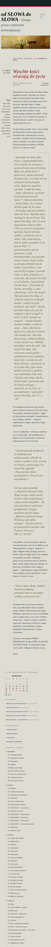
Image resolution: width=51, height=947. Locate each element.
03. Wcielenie (12, 844)
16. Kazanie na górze (14, 886)
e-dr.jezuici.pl (10, 737)
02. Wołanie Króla (13, 841)
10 (10, 686)
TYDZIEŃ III (10, 901)
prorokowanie (5, 120)
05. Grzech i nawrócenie (15, 801)
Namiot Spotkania (12, 733)
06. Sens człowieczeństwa (16, 771)
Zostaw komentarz (45, 84)
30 (6, 693)
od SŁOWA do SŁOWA (16, 16)
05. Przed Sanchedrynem (16, 917)
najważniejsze (5, 111)
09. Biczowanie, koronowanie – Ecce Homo (21, 930)
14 (23, 686)
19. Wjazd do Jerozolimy (15, 896)
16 (6, 688)
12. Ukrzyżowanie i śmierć (16, 940)
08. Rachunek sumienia (15, 811)
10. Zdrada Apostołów (15, 933)
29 (27, 690)
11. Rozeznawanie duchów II (17, 870)
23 (6, 690)
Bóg (4, 103)
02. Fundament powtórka (16, 792)
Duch (4, 106)
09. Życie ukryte (13, 864)
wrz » (10, 695)
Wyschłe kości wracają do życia (29, 74)
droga (8, 103)
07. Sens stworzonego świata (17, 774)
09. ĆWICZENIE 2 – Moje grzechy (19, 814)
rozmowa (7, 125)
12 (16, 686)
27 (20, 690)
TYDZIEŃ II (10, 835)
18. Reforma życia (13, 893)
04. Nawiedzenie (13, 848)
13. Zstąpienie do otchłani (16, 943)
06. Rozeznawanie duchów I (17, 804)
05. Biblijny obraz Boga (15, 768)
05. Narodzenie (13, 851)
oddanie (7, 114)
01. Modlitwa (12, 788)
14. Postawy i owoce (14, 830)
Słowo (8, 128)
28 (23, 690)
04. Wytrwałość (13, 798)
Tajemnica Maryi (11, 729)
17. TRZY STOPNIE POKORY (17, 890)
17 (10, 688)
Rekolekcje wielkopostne (14, 741)
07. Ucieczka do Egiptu (15, 857)
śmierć (3, 128)
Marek (23, 83)
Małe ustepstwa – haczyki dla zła (16, 719)
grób (8, 106)
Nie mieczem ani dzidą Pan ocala (16, 711)
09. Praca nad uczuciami (16, 780)
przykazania (6, 122)
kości (8, 109)
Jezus (4, 109)
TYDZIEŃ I (9, 785)
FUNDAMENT (10, 751)
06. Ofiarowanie (13, 854)
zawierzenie (6, 133)
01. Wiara (11, 904)
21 (23, 688)
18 (13, 688)
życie (8, 136)
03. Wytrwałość (13, 761)
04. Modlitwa (12, 764)
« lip (5, 695)
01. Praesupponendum (15, 755)
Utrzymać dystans (12, 707)
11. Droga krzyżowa (14, 936)
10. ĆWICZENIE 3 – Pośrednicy (18, 817)
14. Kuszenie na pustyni (15, 880)
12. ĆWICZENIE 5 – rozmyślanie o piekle (21, 824)
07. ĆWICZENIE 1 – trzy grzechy (18, 808)
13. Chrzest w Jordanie (15, 877)
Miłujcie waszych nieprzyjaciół (15, 703)
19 (16, 688)
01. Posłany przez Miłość (16, 838)
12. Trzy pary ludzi (14, 874)
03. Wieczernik (12, 910)
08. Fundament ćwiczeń (15, 777)
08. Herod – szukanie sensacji (17, 927)
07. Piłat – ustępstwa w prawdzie (18, 923)
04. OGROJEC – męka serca (17, 914)
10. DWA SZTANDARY (15, 867)
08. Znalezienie (12, 861)
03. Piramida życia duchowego (17, 795)
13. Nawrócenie (13, 827)
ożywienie (7, 117)
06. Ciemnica (12, 920)
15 (27, 686)
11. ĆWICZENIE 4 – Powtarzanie (18, 820)
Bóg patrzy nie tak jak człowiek (16, 715)
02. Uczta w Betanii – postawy (17, 907)
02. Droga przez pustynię (16, 758)
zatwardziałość (6, 131)
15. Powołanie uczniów (15, 883)
